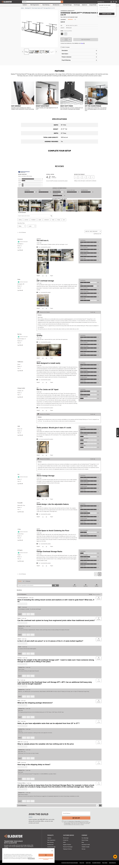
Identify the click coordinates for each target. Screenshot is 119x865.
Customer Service (68, 835)
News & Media (85, 840)
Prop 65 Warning (66, 60)
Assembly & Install (86, 844)
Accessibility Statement (96, 862)
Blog (83, 842)
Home (22, 8)
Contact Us (65, 840)
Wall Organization (34, 4)
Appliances (84, 4)
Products (50, 835)
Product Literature (66, 57)
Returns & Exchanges (67, 846)
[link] (20, 581)
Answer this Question (22, 603)
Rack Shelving (46, 4)
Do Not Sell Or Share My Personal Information (46, 859)
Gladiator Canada (85, 846)
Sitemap (83, 849)
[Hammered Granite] (62, 33)
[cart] (116, 2)
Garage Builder (92, 4)
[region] (28, 855)
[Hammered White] (65, 33)
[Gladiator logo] (7, 1)
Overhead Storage (67, 4)
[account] (111, 2)
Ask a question (98, 590)
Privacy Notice (77, 821)
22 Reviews (28, 581)
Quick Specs (65, 53)
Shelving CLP (28, 8)
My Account (66, 837)
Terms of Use (71, 821)
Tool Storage (77, 4)
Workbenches (56, 4)
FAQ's (64, 842)
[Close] (52, 850)
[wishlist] (113, 2)
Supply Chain (88, 862)
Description (65, 50)
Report (32, 614)
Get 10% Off (76, 818)
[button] (99, 680)
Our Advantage (85, 837)
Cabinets (25, 4)
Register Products (67, 844)
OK (45, 855)
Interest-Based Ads (112, 862)
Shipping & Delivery (67, 849)
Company (84, 835)
